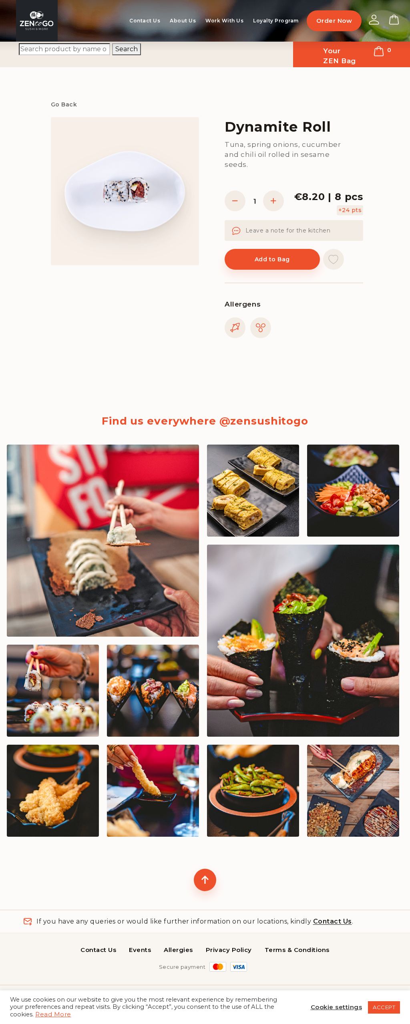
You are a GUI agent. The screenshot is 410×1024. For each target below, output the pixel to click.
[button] (333, 259)
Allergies (178, 950)
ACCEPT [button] (384, 1007)
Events (140, 950)
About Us (183, 21)
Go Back (64, 104)
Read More (53, 1014)
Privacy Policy (229, 950)
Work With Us (224, 21)
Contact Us (144, 21)
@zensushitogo (263, 421)
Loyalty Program (276, 21)
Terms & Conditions (297, 950)
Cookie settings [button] (336, 1007)
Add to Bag (272, 259)
